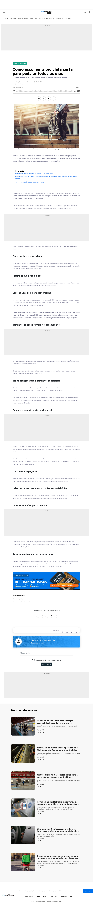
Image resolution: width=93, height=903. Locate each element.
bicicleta (27, 600)
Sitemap (72, 891)
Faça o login (46, 664)
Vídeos (54, 896)
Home (5, 55)
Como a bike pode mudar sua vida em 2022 (29, 182)
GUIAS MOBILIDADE (23, 18)
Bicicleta (20, 55)
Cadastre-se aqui (37, 643)
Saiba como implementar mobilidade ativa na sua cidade (34, 173)
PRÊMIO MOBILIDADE (36, 18)
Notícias (30, 896)
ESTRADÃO (68, 18)
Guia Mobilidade (29, 891)
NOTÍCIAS (13, 18)
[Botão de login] (89, 12)
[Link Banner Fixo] (46, 581)
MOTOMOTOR (59, 18)
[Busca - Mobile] (85, 12)
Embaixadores (41, 891)
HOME (6, 18)
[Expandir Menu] (3, 11)
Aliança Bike (17, 600)
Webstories (67, 896)
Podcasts (42, 896)
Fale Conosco (63, 891)
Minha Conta (52, 891)
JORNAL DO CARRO (49, 18)
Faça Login (87, 891)
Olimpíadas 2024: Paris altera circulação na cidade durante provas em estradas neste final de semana (46, 178)
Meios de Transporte (12, 55)
